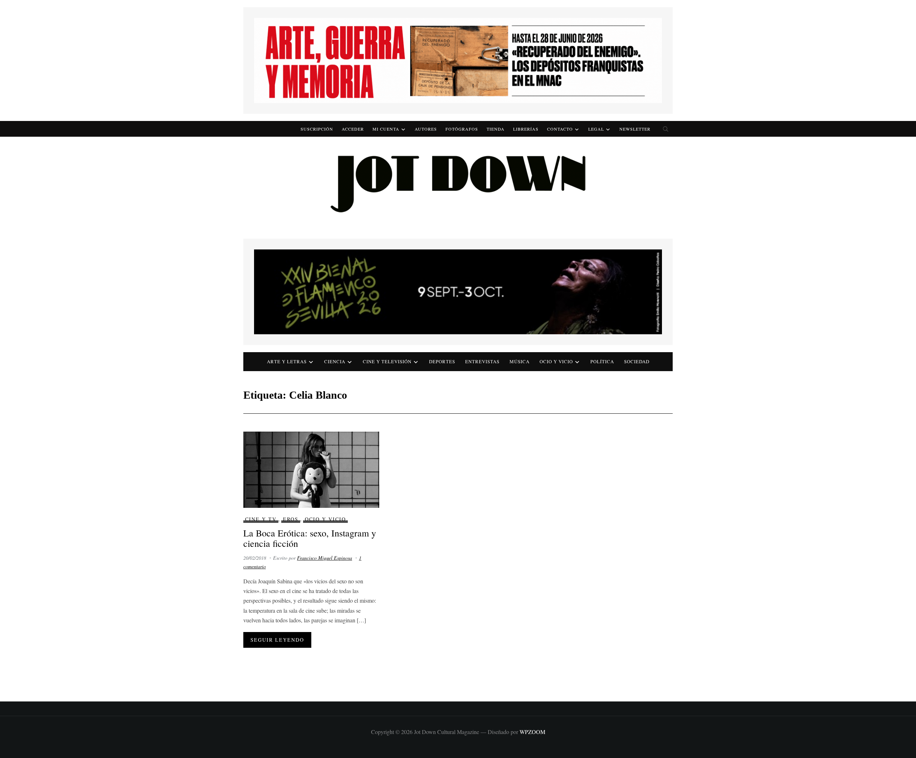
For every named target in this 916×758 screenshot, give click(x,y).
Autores (426, 129)
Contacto (560, 129)
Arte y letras (287, 361)
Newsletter (635, 129)
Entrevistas (482, 361)
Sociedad (636, 361)
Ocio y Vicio (556, 361)
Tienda (496, 129)
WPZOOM (532, 731)
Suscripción (317, 129)
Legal (596, 129)
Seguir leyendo (277, 639)
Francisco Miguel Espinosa (324, 557)
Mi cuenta (385, 129)
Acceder (353, 129)
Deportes (442, 361)
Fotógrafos (461, 129)
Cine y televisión (387, 361)
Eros (290, 519)
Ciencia (334, 361)
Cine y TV (261, 519)
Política (602, 361)
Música (520, 361)
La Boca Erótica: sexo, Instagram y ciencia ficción (309, 538)
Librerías (526, 129)
